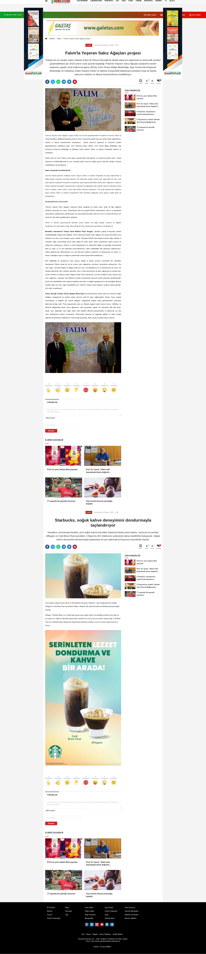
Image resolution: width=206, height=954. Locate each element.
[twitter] (53, 82)
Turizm (49, 915)
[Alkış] (57, 386)
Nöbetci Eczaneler (131, 915)
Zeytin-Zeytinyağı (53, 918)
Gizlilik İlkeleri (118, 934)
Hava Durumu (130, 907)
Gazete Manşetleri (132, 911)
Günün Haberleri (111, 911)
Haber (59, 39)
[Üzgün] (113, 386)
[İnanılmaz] (104, 386)
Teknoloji (68, 911)
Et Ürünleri (51, 907)
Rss (83, 934)
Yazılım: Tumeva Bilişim (102, 947)
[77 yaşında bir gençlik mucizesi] (63, 487)
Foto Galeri (89, 907)
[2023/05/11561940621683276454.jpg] (83, 698)
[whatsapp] (58, 82)
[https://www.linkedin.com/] (107, 924)
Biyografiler (89, 918)
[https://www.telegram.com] (112, 924)
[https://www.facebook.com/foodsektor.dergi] (86, 924)
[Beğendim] (48, 386)
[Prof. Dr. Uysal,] (102, 456)
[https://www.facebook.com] (102, 924)
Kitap (67, 907)
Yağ (66, 915)
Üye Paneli (195, 15)
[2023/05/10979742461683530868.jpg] (83, 347)
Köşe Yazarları (90, 915)
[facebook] (47, 82)
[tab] (52, 402)
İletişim (95, 934)
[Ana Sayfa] (46, 39)
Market (49, 911)
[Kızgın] (85, 386)
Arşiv (106, 915)
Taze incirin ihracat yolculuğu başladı (99, 502)
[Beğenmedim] (76, 386)
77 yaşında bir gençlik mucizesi (61, 501)
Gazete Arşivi (110, 918)
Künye (88, 934)
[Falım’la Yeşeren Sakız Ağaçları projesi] (83, 109)
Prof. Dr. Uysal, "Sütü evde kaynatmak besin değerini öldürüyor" (98, 471)
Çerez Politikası (105, 934)
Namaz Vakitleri (130, 918)
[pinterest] (75, 82)
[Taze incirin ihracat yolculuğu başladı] (102, 487)
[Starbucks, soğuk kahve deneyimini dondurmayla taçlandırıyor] (83, 576)
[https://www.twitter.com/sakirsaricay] (92, 924)
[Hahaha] (95, 386)
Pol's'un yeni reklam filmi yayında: (62, 469)
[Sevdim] (67, 386)
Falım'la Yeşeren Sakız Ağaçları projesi (76, 39)
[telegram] (64, 82)
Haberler (52, 39)
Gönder (51, 431)
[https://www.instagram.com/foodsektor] (97, 924)
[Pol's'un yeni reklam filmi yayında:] (63, 456)
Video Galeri (151, 15)
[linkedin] (69, 82)
